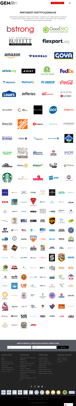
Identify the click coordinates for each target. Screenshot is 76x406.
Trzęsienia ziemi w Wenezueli (27, 370)
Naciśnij (3, 359)
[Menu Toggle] (70, 3)
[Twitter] (42, 386)
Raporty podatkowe (62, 359)
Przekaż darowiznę (62, 357)
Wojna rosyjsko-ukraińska (45, 371)
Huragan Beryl (42, 365)
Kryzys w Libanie (24, 376)
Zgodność (59, 361)
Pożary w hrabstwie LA (44, 361)
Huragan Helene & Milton (45, 363)
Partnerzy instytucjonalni (7, 369)
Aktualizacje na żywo (6, 361)
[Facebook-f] (31, 386)
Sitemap (33, 402)
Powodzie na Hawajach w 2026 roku (28, 378)
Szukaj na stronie (5, 371)
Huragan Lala (23, 361)
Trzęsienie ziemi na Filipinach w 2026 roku (28, 373)
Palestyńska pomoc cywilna (46, 373)
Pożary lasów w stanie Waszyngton (25, 366)
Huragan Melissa (43, 357)
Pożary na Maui (42, 367)
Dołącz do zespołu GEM (7, 363)
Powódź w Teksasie (25, 368)
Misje (2, 357)
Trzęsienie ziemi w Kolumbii (27, 363)
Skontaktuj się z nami (7, 367)
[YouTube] (38, 386)
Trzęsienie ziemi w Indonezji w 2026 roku (28, 358)
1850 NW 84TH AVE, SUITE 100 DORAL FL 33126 (38, 399)
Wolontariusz (4, 365)
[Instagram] (34, 386)
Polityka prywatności (40, 402)
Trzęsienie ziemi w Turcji (45, 369)
